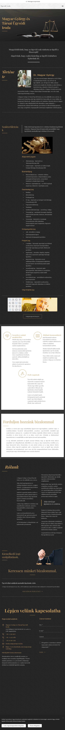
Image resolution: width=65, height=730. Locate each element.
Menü (62, 6)
